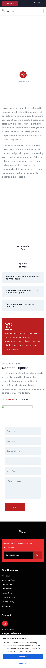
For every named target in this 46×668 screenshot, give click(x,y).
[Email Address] (5, 623)
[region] (23, 651)
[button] (10, 3)
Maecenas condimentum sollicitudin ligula (18, 291)
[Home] (22, 532)
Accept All (23, 657)
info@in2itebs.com (11, 633)
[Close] (43, 636)
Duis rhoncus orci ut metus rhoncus (20, 305)
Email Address (8, 629)
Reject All (23, 663)
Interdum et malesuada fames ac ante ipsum (21, 277)
